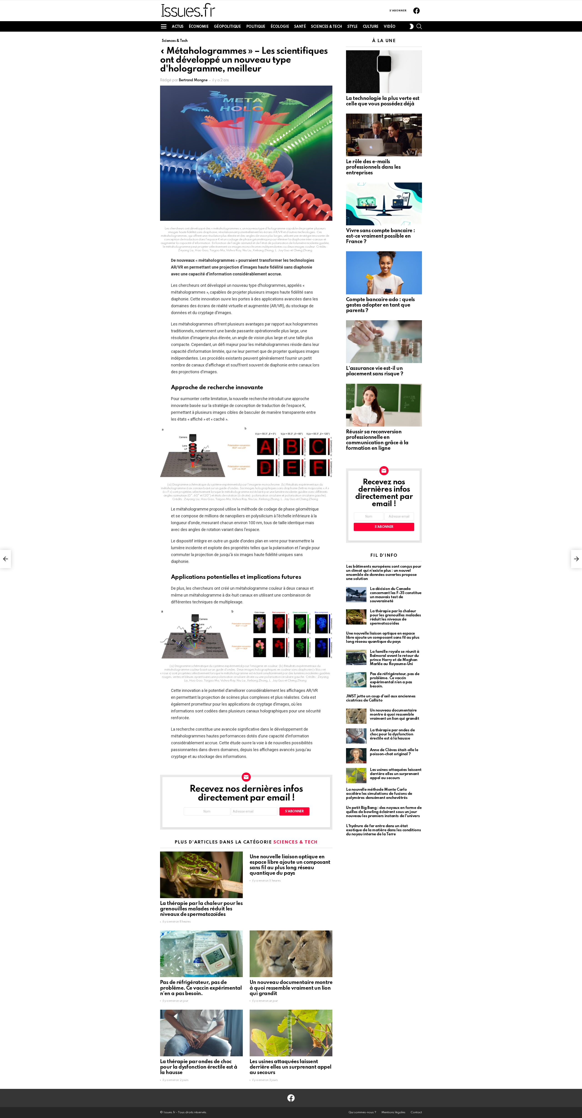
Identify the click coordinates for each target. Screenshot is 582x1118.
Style (352, 27)
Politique (255, 27)
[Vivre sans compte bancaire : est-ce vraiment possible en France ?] (384, 204)
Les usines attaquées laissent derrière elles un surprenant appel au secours (290, 1067)
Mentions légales (393, 1112)
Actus (177, 27)
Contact (416, 1112)
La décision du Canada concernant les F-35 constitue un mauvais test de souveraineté (395, 595)
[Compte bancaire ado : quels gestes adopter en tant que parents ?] (384, 272)
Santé (300, 27)
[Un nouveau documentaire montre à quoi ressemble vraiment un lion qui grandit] (291, 953)
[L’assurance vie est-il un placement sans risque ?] (384, 341)
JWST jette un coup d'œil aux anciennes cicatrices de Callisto (381, 698)
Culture (371, 27)
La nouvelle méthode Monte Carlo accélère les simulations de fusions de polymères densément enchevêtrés (379, 794)
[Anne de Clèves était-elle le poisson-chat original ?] (356, 755)
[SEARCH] (419, 26)
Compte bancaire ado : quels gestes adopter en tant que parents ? (380, 305)
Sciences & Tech (326, 27)
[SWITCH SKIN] (411, 26)
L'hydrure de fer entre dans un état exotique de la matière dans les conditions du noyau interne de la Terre (383, 830)
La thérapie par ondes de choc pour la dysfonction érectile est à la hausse (198, 1067)
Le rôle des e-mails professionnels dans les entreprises (373, 167)
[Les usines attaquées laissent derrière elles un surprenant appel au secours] (291, 1033)
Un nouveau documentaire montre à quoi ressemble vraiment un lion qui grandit (291, 988)
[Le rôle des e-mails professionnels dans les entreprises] (384, 135)
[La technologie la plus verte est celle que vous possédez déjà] (384, 71)
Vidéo (389, 27)
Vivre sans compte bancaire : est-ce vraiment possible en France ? (380, 236)
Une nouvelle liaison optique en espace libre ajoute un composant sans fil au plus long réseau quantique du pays (382, 638)
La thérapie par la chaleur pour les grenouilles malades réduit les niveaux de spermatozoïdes (201, 909)
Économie (199, 27)
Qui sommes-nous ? (362, 1112)
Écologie (280, 27)
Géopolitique (227, 27)
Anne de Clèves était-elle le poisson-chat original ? (394, 752)
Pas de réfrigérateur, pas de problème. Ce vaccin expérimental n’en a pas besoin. (201, 988)
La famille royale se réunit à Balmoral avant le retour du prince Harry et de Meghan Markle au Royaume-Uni (394, 658)
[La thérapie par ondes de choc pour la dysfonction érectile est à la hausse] (201, 1033)
